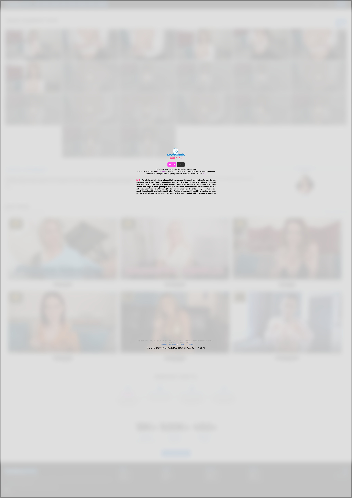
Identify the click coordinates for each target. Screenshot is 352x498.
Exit (180, 164)
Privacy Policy (161, 171)
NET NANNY (173, 344)
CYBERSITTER (163, 344)
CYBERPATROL (182, 344)
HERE (204, 173)
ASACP (191, 344)
